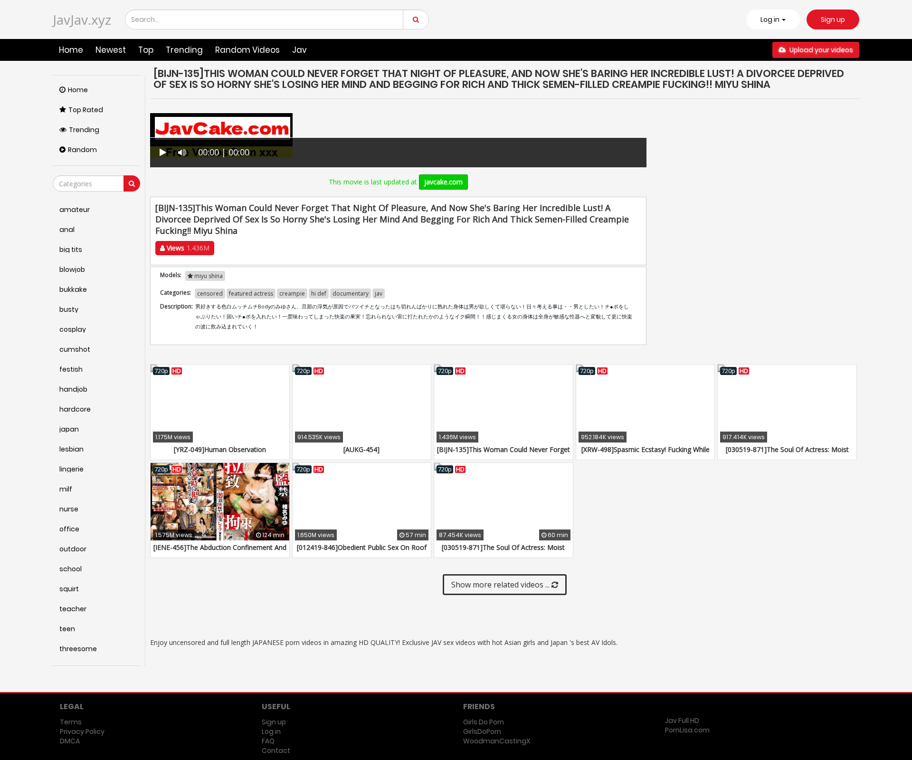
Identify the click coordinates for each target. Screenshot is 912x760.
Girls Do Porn (483, 722)
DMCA (70, 741)
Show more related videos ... (501, 584)
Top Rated (85, 110)
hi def (318, 293)
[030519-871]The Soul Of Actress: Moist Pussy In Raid (787, 454)
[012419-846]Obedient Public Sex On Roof (362, 547)
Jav (299, 50)
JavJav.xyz (82, 19)
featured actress (251, 293)
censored (210, 293)
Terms (71, 722)
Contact (276, 750)
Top (145, 50)
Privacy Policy (82, 731)
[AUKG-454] (361, 449)
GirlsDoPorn (482, 731)
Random (82, 149)
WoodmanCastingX (496, 741)
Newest (110, 50)
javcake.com (443, 181)
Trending (184, 50)
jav (378, 293)
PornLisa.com (687, 730)
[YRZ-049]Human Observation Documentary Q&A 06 (220, 454)
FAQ (268, 741)
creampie (292, 293)
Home (71, 50)
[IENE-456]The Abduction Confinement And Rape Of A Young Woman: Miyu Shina (219, 552)
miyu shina (208, 276)
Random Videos (247, 50)
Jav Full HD (682, 720)
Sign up (833, 19)
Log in (271, 731)
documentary (350, 293)
